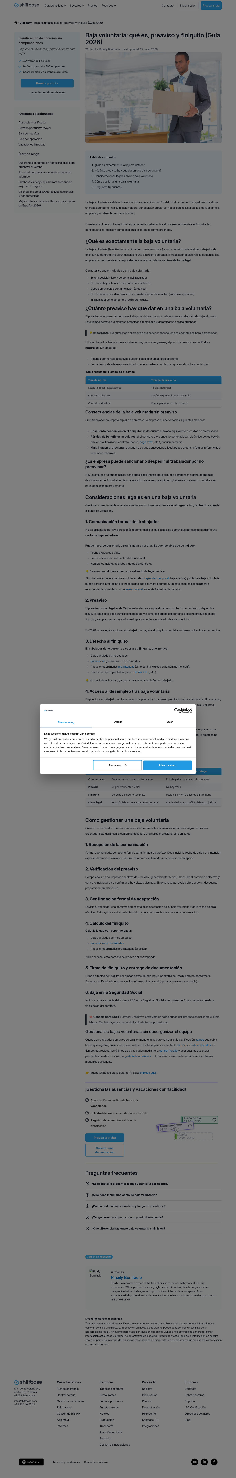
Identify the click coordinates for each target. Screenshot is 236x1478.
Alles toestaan (167, 765)
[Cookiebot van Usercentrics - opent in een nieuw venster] (177, 710)
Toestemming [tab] (66, 722)
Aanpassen (115, 765)
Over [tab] (170, 721)
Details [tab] (118, 721)
